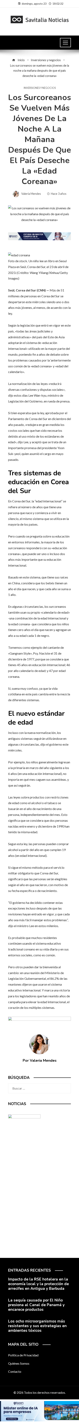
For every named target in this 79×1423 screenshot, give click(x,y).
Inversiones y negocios (39, 88)
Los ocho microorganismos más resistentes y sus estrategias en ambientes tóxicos (37, 1326)
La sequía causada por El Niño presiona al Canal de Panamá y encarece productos (36, 1305)
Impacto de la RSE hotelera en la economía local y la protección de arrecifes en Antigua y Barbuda (38, 1284)
